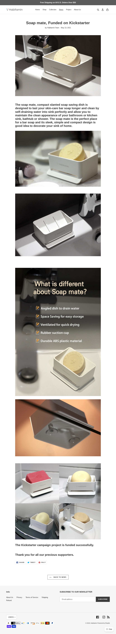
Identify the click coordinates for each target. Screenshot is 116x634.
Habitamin (94, 623)
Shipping (45, 597)
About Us (9, 597)
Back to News (59, 577)
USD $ (10, 617)
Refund (9, 600)
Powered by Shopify (103, 623)
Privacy (19, 597)
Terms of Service (32, 597)
